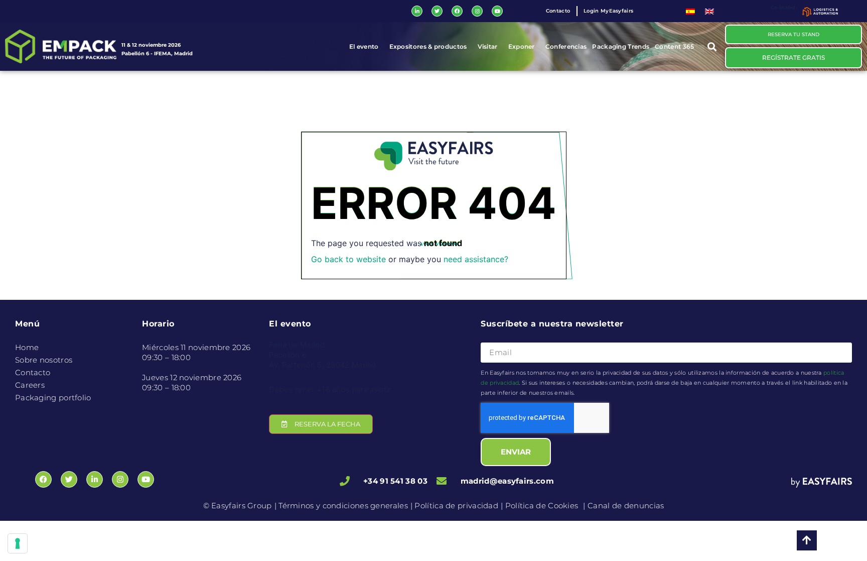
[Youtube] (497, 11)
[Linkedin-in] (416, 11)
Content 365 (674, 46)
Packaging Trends (620, 46)
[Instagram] (477, 11)
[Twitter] (437, 11)
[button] (712, 46)
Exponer (521, 46)
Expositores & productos (428, 46)
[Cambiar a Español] (690, 11)
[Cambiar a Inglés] (709, 11)
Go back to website (348, 259)
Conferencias (566, 46)
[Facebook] (457, 11)
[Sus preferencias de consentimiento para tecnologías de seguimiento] (17, 543)
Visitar (488, 46)
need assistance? (476, 259)
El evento (364, 46)
